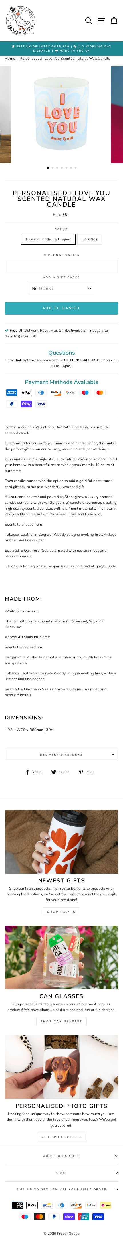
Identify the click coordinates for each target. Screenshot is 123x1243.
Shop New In (61, 912)
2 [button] (53, 168)
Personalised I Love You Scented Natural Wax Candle (65, 58)
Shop (61, 1173)
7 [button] (76, 168)
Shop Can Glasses (61, 1022)
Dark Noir (90, 239)
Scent (61, 229)
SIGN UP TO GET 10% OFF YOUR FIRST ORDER (61, 1189)
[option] (61, 48)
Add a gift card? (61, 277)
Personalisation (61, 255)
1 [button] (48, 168)
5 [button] (67, 168)
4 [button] (62, 168)
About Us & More (61, 1156)
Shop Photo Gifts (61, 1137)
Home (10, 58)
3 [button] (57, 168)
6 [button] (71, 168)
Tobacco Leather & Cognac (48, 239)
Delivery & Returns (61, 754)
